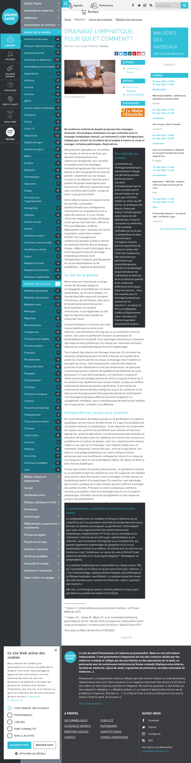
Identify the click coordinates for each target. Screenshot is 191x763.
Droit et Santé (10, 104)
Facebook (153, 720)
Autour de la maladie (37, 32)
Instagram (155, 733)
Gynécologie (32, 516)
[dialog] (32, 702)
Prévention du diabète (36, 338)
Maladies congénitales (37, 276)
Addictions (30, 17)
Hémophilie (30, 208)
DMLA (27, 156)
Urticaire (29, 442)
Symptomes (10, 90)
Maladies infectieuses (36, 297)
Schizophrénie (32, 380)
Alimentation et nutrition (40, 24)
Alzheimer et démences (37, 59)
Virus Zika (30, 455)
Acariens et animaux (36, 39)
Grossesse (30, 509)
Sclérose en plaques (35, 393)
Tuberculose (31, 435)
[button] (116, 53)
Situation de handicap (36, 407)
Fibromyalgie (31, 176)
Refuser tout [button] (44, 745)
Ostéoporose (31, 331)
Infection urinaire (34, 235)
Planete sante (10, 16)
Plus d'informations (90, 703)
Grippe (28, 190)
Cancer (28, 487)
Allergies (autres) (34, 52)
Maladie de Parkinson (36, 270)
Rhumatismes (32, 359)
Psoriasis (29, 352)
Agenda (78, 5)
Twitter (152, 727)
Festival (10, 139)
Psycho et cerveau (35, 541)
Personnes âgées (35, 534)
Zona (27, 469)
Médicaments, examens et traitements (40, 525)
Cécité (28, 121)
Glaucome (30, 183)
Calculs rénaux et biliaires (39, 107)
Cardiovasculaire (35, 495)
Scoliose (29, 400)
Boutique (93, 11)
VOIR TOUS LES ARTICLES (168, 53)
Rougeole (29, 373)
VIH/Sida (29, 449)
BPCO (27, 101)
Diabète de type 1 (34, 142)
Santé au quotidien (36, 556)
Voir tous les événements (173, 228)
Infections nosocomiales (38, 242)
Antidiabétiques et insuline (39, 66)
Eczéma (28, 163)
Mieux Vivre (10, 122)
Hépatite (29, 214)
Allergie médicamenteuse (39, 45)
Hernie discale (32, 221)
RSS (150, 740)
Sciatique (29, 387)
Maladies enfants (10, 75)
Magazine (10, 45)
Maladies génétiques (36, 290)
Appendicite (31, 73)
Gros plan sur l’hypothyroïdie (32, 199)
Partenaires (105, 5)
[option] (133, 112)
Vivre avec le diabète (35, 462)
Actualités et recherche (38, 10)
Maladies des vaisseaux (37, 283)
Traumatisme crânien (36, 421)
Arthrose (29, 80)
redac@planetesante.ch (155, 750)
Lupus (28, 256)
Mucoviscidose (32, 325)
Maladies (10, 59)
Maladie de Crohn (34, 263)
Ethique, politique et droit (40, 502)
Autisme (29, 94)
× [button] (55, 650)
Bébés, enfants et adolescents (35, 478)
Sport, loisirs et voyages (39, 577)
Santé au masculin (36, 549)
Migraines (30, 318)
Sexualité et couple (36, 563)
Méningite (30, 311)
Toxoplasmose (32, 414)
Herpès (28, 228)
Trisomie (29, 428)
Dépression (30, 135)
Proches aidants (33, 345)
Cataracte (29, 114)
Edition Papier (33, 3)
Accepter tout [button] (19, 745)
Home (67, 19)
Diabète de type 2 (34, 149)
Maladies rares (32, 304)
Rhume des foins (33, 366)
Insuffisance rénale (35, 249)
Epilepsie (29, 169)
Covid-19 (29, 128)
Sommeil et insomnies (38, 570)
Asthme (28, 87)
